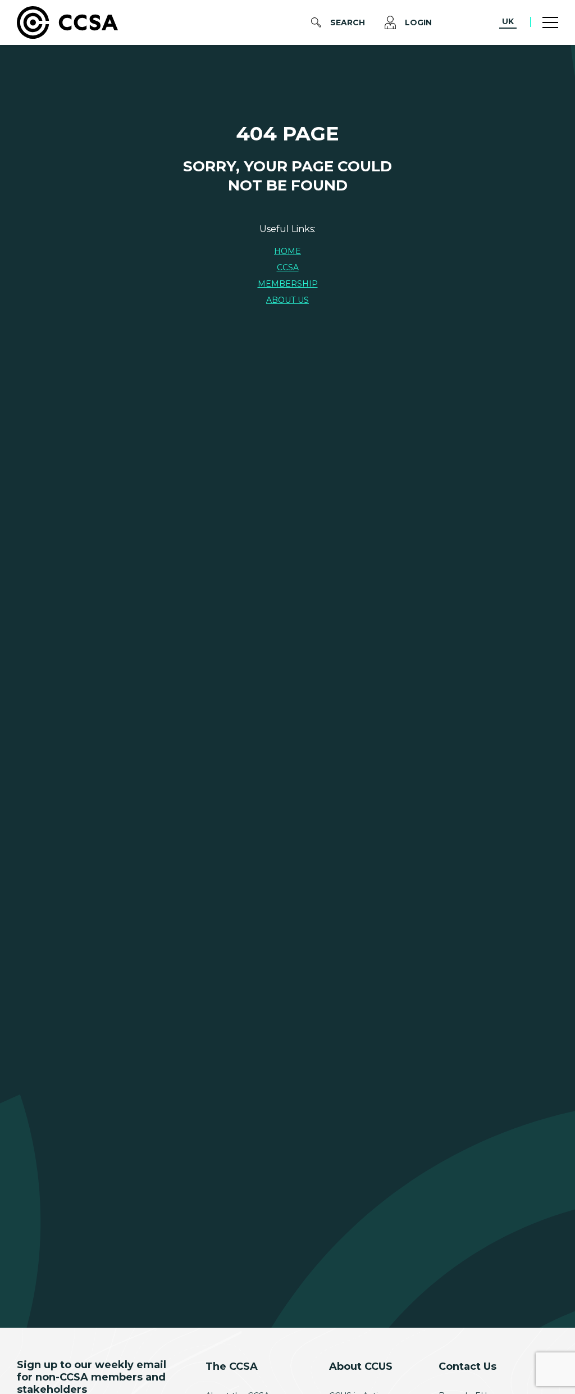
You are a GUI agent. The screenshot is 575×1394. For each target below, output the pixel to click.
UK (508, 21)
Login (418, 22)
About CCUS (361, 1366)
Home (287, 251)
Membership (288, 284)
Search (347, 22)
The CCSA (232, 1366)
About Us (287, 300)
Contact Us (467, 1366)
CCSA (288, 267)
